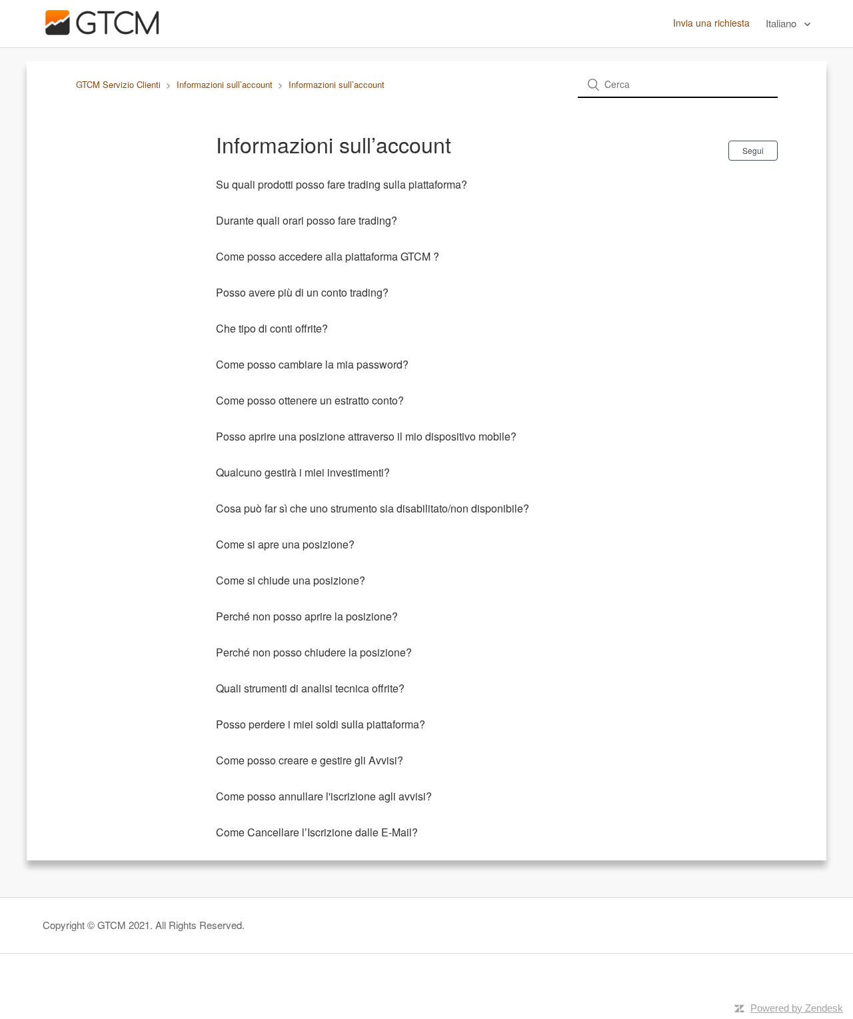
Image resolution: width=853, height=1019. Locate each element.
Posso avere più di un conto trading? (302, 292)
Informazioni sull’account (225, 84)
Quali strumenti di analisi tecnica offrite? (310, 688)
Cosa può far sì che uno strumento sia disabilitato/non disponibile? (372, 508)
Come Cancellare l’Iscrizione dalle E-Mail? (317, 832)
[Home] (102, 38)
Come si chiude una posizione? (290, 580)
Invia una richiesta (711, 22)
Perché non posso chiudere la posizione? (314, 652)
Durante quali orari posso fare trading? (306, 220)
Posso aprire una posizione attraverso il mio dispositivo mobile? (366, 436)
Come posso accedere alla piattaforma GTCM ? (327, 256)
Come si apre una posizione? (285, 544)
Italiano (782, 23)
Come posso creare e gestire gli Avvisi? (309, 760)
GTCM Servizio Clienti (118, 84)
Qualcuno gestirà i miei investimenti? (303, 472)
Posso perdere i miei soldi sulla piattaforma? (320, 724)
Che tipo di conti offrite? (272, 328)
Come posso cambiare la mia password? (312, 364)
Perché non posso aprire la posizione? (307, 616)
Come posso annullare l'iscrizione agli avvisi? (324, 796)
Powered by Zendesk (796, 1008)
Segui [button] (753, 150)
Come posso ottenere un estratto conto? (310, 400)
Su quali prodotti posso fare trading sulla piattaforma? (341, 184)
